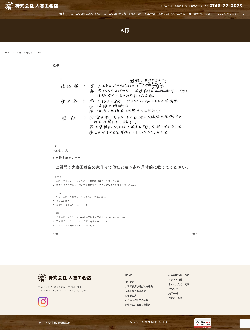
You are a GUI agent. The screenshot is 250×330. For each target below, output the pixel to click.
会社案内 (62, 13)
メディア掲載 (175, 279)
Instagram (43, 302)
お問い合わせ (175, 297)
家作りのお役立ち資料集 (137, 304)
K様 (56, 233)
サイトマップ (45, 322)
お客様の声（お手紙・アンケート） (30, 53)
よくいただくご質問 (228, 13)
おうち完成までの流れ (136, 300)
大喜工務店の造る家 (115, 13)
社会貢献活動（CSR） (201, 13)
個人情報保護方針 (62, 322)
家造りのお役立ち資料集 (171, 13)
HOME (8, 53)
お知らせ (173, 288)
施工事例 (150, 13)
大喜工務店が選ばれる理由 (85, 13)
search (243, 14)
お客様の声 (135, 13)
